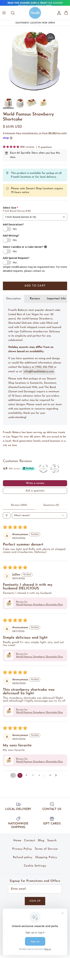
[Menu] (4, 13)
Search (52, 840)
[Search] (14, 13)
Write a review (35, 483)
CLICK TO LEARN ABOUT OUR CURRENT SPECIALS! (35, 5)
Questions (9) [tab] (51, 505)
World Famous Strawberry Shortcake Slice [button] (39, 604)
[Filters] (6, 515)
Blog (41, 840)
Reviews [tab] (35, 298)
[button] (11, 147)
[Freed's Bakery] (35, 13)
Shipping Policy (46, 857)
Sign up (35, 901)
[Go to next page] (57, 775)
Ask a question (35, 490)
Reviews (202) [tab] (19, 505)
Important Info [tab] (56, 298)
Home (17, 840)
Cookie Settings (35, 865)
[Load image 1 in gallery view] (35, 61)
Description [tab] (13, 298)
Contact (29, 840)
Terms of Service (46, 849)
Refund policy (22, 857)
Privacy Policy (22, 849)
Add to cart (35, 285)
